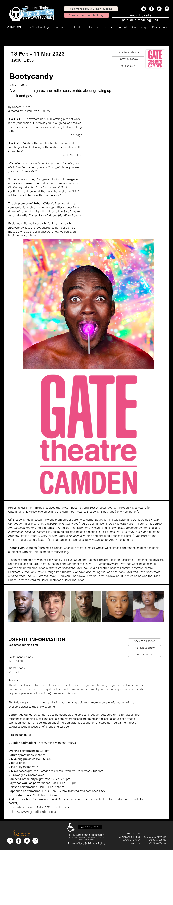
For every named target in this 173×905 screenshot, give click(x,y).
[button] (140, 20)
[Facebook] (151, 8)
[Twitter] (159, 8)
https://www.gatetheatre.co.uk (33, 812)
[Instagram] (167, 8)
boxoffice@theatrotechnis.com (57, 693)
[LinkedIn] (143, 8)
